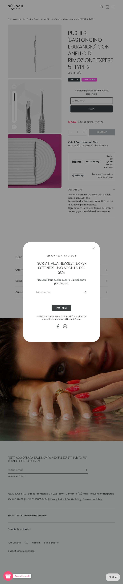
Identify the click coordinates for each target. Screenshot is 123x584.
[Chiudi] (94, 248)
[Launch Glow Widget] (8, 576)
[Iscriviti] (83, 292)
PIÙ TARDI (62, 307)
